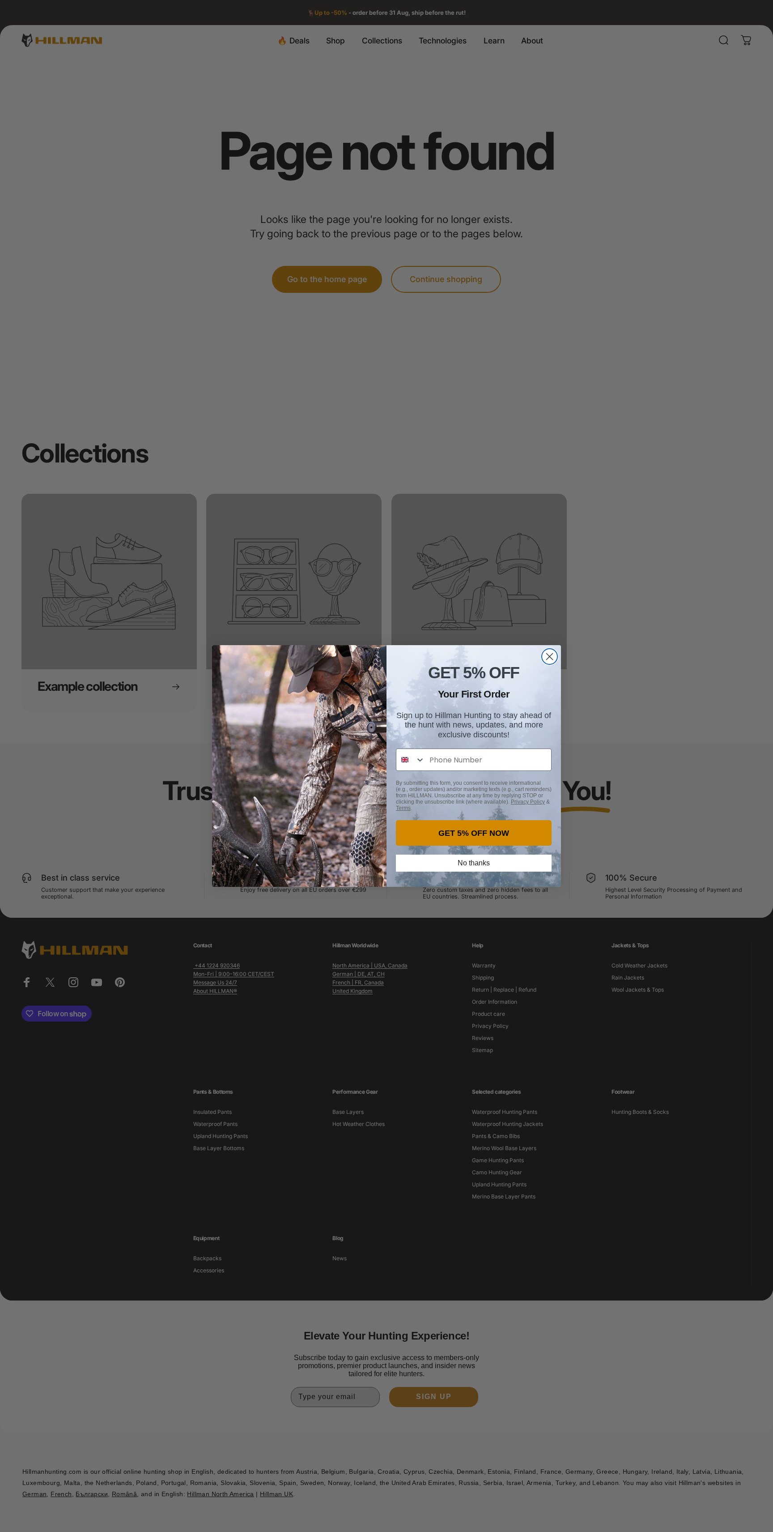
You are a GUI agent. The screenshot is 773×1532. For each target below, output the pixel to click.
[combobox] (410, 759)
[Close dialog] (549, 656)
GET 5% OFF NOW (473, 833)
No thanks (474, 863)
